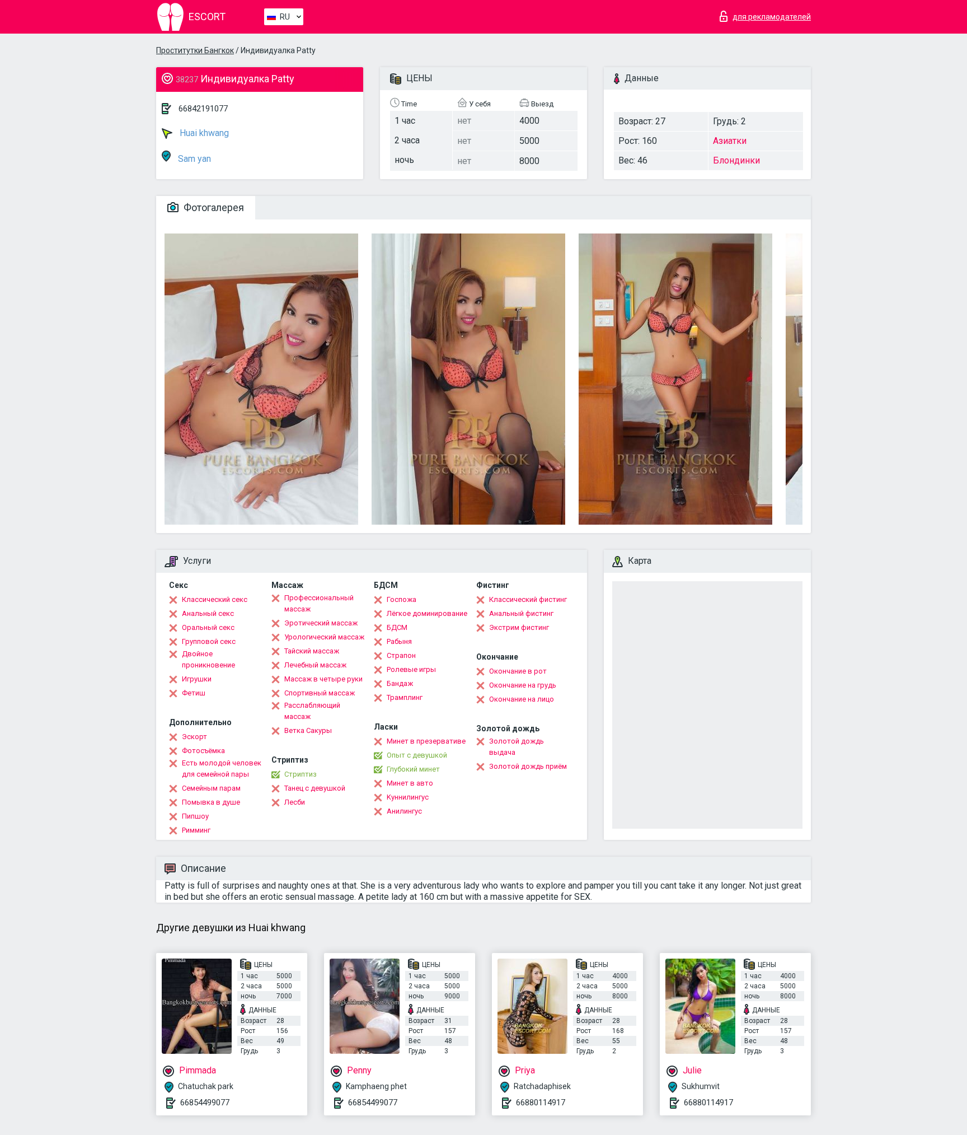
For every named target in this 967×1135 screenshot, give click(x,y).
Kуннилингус (408, 797)
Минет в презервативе (426, 741)
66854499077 (204, 1102)
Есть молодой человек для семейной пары (221, 768)
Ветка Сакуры (308, 730)
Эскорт (194, 736)
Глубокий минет (413, 769)
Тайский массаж (311, 651)
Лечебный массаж (315, 665)
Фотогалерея (212, 207)
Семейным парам (211, 788)
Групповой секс (209, 641)
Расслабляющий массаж (312, 711)
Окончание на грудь (522, 685)
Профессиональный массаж (319, 603)
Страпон (401, 655)
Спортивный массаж (319, 693)
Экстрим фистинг (519, 627)
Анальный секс (208, 613)
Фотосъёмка (203, 750)
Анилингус (404, 811)
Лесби (294, 802)
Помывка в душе (211, 802)
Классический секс (214, 599)
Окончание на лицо (521, 699)
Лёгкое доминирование (427, 613)
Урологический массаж (324, 637)
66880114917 (540, 1102)
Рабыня (399, 641)
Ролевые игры (411, 669)
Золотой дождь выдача (516, 746)
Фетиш (193, 693)
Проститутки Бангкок (195, 50)
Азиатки (730, 141)
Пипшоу (195, 816)
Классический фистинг (528, 599)
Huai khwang (203, 133)
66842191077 (203, 109)
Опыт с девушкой (417, 755)
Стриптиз (300, 774)
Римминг (196, 830)
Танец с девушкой (314, 788)
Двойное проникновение (208, 659)
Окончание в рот (518, 671)
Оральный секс (208, 627)
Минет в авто (410, 783)
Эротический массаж (321, 623)
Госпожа (401, 599)
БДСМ (397, 627)
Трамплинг (405, 697)
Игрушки (197, 679)
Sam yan (193, 158)
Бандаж (400, 683)
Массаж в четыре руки (323, 679)
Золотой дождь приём (528, 766)
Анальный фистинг (521, 613)
